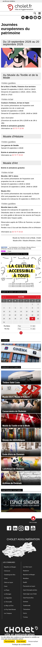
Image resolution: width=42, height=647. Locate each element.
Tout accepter (9, 641)
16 (38, 311)
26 (15, 318)
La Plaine (6, 590)
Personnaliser (33, 641)
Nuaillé (25, 582)
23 (38, 315)
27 (21, 318)
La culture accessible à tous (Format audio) (21, 285)
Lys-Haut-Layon (27, 567)
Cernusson (7, 571)
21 (26, 315)
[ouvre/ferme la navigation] (40, 13)
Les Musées (22, 247)
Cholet (9, 251)
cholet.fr (23, 6)
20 (21, 315)
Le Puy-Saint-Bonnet (10, 609)
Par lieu (7, 329)
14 (26, 311)
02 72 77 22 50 (18, 128)
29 (32, 318)
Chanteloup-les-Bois (9, 574)
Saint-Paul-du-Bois (28, 598)
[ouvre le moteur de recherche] (35, 13)
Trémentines (26, 609)
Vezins (25, 613)
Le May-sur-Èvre (8, 605)
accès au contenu (9, 1)
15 (32, 311)
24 (4, 318)
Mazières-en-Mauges (29, 574)
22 (32, 315)
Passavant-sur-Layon (29, 586)
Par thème (7, 326)
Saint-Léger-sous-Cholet (30, 594)
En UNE (29, 249)
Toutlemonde (26, 605)
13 (21, 311)
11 (9, 311)
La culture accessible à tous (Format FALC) (21, 286)
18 (9, 315)
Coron (5, 586)
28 (26, 318)
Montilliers (26, 578)
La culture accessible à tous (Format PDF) (22, 283)
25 (9, 318)
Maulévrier (26, 570)
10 (4, 311)
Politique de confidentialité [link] (21, 644)
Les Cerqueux (8, 613)
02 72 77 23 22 (17, 155)
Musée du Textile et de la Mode (16, 249)
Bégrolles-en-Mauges (10, 567)
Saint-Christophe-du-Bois (30, 590)
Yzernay (25, 617)
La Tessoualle (8, 601)
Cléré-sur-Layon (8, 582)
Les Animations (13, 247)
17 (4, 315)
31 (4, 322)
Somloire (25, 601)
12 (15, 311)
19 (15, 315)
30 (38, 318)
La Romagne (7, 594)
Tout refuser (21, 641)
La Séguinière (8, 598)
